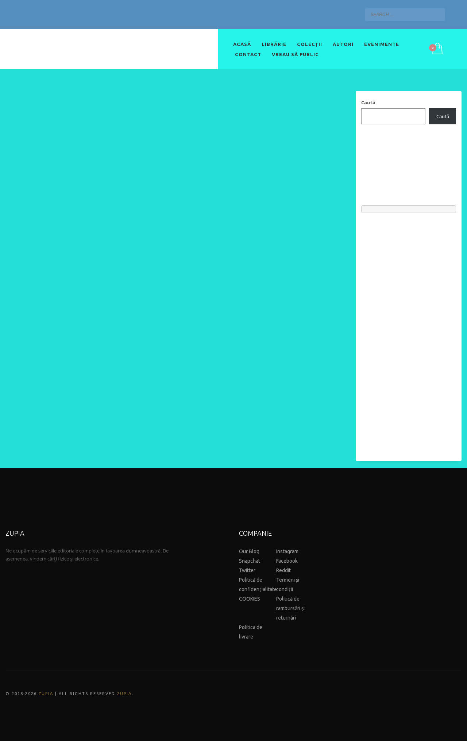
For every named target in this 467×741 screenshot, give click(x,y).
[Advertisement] (408, 333)
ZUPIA (46, 693)
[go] (437, 14)
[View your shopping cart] (437, 49)
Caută (368, 102)
